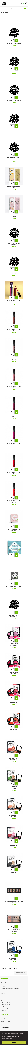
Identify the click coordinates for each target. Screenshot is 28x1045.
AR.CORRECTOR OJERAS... (14, 43)
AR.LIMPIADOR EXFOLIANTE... (14, 586)
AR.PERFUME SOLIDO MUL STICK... (14, 158)
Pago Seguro (4, 1010)
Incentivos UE (4, 1012)
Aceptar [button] (14, 1042)
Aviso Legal (3, 1000)
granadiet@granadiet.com (7, 1025)
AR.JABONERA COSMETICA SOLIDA (14, 272)
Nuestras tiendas (5, 980)
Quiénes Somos (5, 982)
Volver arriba (20, 973)
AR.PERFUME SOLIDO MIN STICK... (14, 215)
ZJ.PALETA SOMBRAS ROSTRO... (14, 930)
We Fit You (3, 993)
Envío (2, 1006)
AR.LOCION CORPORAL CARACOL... (14, 244)
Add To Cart (16, 40)
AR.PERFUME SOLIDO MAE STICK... (14, 187)
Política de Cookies (5, 1004)
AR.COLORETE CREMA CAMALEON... (14, 644)
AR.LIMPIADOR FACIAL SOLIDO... (14, 530)
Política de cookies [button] (7, 1038)
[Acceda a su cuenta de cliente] (21, 3)
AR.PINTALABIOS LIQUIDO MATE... (14, 301)
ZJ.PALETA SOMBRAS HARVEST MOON (14, 901)
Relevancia (10, 17)
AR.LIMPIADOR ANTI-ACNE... (14, 558)
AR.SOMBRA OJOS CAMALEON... (14, 616)
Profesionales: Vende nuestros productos (10, 988)
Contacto (3, 986)
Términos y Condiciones (6, 1008)
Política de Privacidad (6, 1002)
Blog (2, 984)
